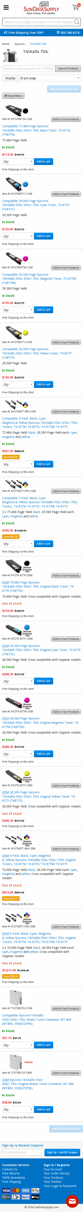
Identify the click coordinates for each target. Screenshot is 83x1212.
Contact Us (9, 1169)
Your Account (53, 1169)
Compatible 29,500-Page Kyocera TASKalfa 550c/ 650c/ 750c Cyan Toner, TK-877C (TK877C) (36, 205)
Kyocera (19, 44)
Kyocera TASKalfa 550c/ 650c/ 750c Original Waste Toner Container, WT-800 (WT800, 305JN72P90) (38, 1084)
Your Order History (56, 1173)
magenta (8, 437)
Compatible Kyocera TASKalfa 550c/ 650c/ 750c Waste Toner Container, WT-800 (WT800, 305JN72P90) (36, 1019)
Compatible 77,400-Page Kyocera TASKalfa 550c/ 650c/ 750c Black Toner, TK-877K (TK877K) (36, 130)
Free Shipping (11, 1182)
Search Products (68, 68)
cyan (73, 432)
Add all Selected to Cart (64, 89)
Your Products (53, 1177)
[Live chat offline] (72, 1201)
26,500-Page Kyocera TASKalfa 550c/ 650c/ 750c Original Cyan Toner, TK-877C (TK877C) (41, 650)
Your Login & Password (60, 1186)
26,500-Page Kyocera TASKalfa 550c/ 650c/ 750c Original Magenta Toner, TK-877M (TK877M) (40, 722)
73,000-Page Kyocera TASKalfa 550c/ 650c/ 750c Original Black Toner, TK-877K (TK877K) (38, 586)
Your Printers (53, 1182)
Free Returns (11, 1173)
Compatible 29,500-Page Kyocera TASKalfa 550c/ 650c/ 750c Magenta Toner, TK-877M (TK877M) (39, 278)
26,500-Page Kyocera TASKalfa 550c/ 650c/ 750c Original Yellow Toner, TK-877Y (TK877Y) (39, 796)
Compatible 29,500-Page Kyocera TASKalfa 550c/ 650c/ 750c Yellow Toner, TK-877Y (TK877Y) (37, 353)
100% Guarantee (13, 1177)
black (31, 432)
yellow (25, 437)
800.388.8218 (70, 33)
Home (5, 44)
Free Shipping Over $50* (26, 33)
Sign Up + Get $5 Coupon (62, 1152)
